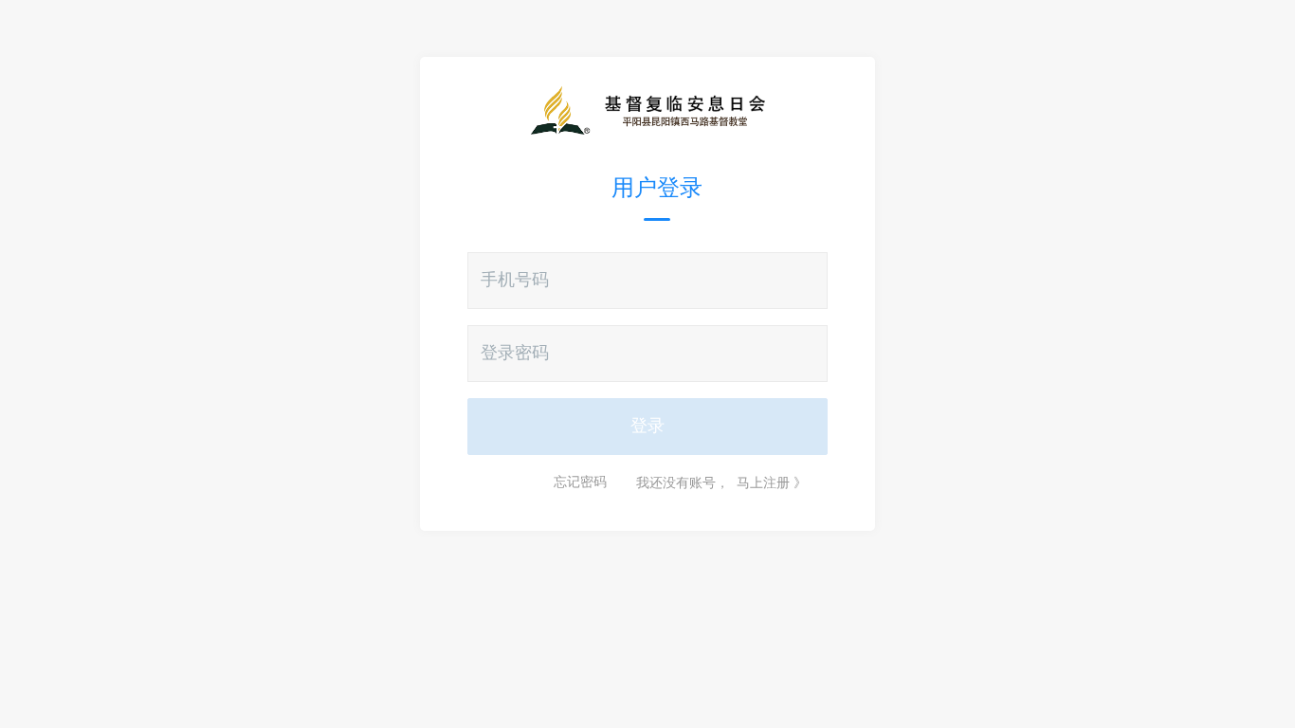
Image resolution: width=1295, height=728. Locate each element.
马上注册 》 (772, 482)
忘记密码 (580, 482)
